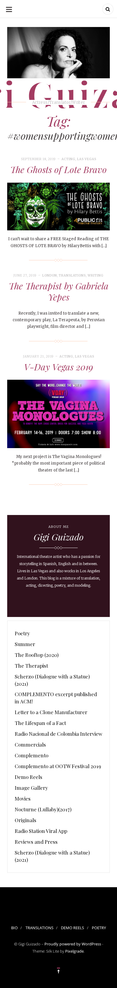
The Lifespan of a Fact (40, 723)
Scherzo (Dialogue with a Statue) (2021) (52, 680)
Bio (14, 927)
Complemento (31, 755)
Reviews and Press (36, 841)
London (49, 275)
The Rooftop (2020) (36, 654)
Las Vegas (86, 159)
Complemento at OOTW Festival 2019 (58, 766)
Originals (25, 820)
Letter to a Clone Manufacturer (51, 712)
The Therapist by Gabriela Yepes (59, 291)
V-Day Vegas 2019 (58, 367)
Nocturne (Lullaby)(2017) (43, 809)
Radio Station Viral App (41, 831)
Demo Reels (28, 777)
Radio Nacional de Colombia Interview (58, 733)
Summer (25, 644)
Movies (23, 798)
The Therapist (31, 665)
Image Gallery (31, 787)
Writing (96, 275)
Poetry (22, 633)
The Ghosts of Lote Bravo (58, 169)
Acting (68, 159)
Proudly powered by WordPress (72, 944)
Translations (72, 275)
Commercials (30, 744)
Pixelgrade (74, 951)
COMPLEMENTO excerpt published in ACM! (56, 698)
